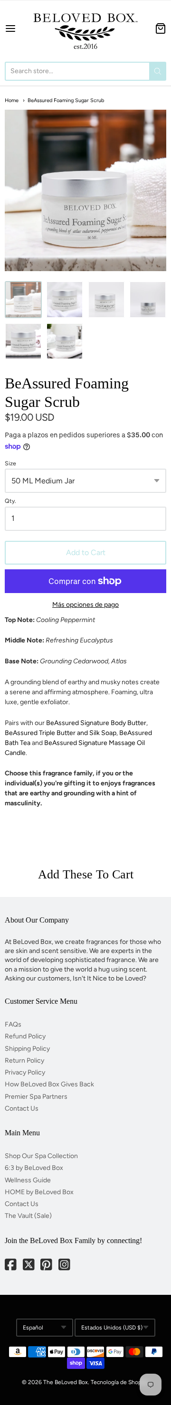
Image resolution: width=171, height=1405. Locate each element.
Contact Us (21, 1108)
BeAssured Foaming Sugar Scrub (66, 100)
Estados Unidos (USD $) (111, 1327)
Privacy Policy (25, 1072)
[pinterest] (47, 1265)
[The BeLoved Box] (85, 28)
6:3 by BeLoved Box (34, 1168)
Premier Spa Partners (36, 1097)
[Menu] (14, 28)
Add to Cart (85, 552)
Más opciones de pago (85, 605)
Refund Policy (25, 1036)
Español (33, 1327)
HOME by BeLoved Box (39, 1192)
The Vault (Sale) (28, 1216)
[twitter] (29, 1265)
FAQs (13, 1024)
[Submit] (157, 71)
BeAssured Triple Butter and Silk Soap (60, 733)
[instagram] (65, 1265)
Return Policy (24, 1060)
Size (10, 463)
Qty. (10, 501)
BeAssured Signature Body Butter (96, 723)
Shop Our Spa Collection (41, 1156)
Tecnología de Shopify (119, 1382)
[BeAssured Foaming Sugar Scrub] (64, 299)
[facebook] (11, 1265)
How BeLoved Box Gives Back (49, 1084)
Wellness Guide (28, 1180)
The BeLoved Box (65, 1382)
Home (12, 100)
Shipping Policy (27, 1049)
